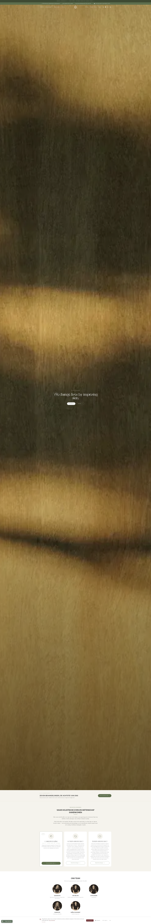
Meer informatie (52, 920)
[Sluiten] (110, 920)
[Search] (103, 7)
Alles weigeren (104, 920)
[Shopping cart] (110, 7)
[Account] (108, 7)
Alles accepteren (90, 920)
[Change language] (106, 7)
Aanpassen (98, 920)
